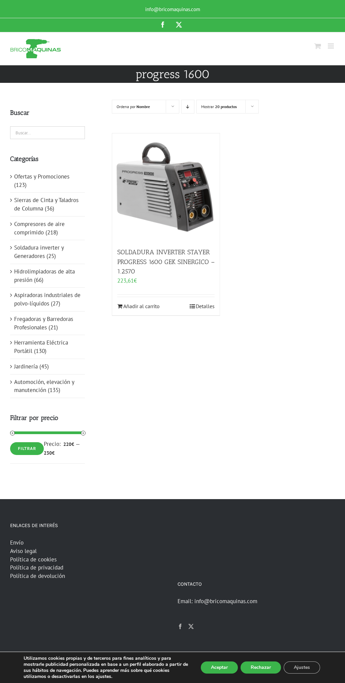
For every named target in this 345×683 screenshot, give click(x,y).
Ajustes (302, 667)
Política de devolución (37, 576)
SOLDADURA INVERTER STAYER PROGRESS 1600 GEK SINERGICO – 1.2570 (166, 261)
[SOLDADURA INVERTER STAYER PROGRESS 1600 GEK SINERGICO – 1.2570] (166, 187)
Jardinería (26, 366)
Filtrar (27, 448)
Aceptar (219, 667)
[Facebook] (180, 626)
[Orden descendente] (187, 106)
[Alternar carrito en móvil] (317, 46)
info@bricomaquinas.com (172, 9)
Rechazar (261, 667)
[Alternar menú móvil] (331, 46)
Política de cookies (33, 559)
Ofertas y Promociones (41, 176)
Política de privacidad (36, 567)
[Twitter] (191, 626)
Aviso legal (23, 551)
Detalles (205, 306)
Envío (17, 542)
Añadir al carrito (141, 306)
